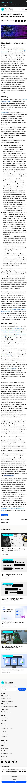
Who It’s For (4, 720)
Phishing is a (4, 112)
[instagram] (16, 762)
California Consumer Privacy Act (12, 332)
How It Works (4, 718)
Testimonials (4, 726)
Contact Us (4, 736)
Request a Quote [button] (8, 13)
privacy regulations (12, 368)
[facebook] (2, 762)
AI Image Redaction (6, 703)
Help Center (4, 742)
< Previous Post (5, 519)
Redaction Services (6, 711)
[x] (6, 762)
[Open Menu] (26, 9)
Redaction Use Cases (6, 753)
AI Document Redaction (7, 701)
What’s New (4, 756)
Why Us (3, 723)
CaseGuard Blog (5, 748)
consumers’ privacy (6, 355)
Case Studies (4, 750)
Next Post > (24, 519)
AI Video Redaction (6, 695)
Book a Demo (4, 734)
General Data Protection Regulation (10, 330)
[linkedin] (9, 762)
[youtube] (13, 762)
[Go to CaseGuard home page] (7, 9)
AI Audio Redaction (6, 698)
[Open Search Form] (19, 9)
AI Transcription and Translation (9, 706)
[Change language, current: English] (22, 9)
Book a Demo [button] (20, 13)
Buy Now (3, 731)
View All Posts (5, 522)
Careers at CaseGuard (6, 728)
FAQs (2, 745)
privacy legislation (17, 328)
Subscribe (22, 689)
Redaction (4, 515)
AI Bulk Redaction (5, 709)
